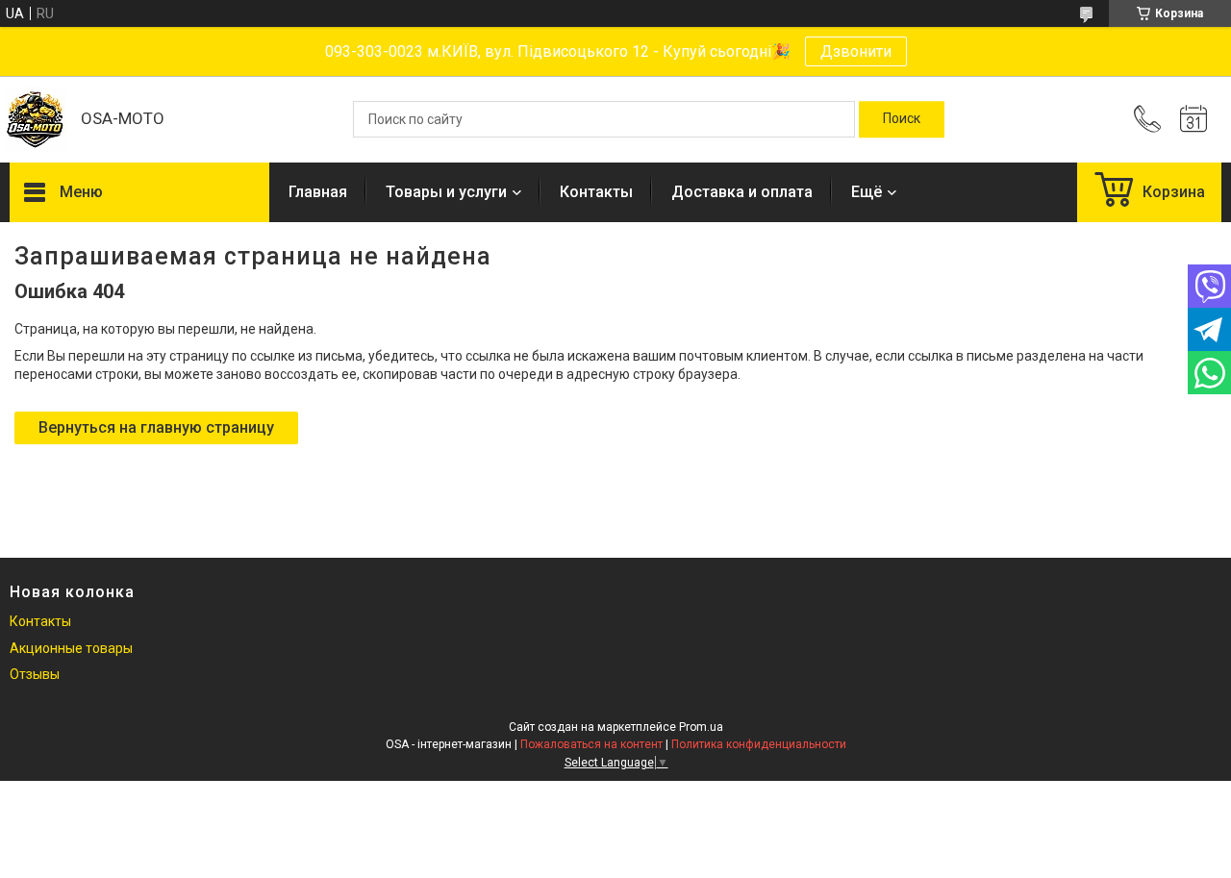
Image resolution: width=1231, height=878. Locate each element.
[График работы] (1193, 119)
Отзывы (35, 674)
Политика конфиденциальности (758, 744)
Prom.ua (701, 727)
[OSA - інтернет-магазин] (35, 120)
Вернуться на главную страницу (156, 427)
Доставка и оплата (742, 192)
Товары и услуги (446, 192)
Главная (318, 192)
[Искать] (901, 119)
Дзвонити (856, 51)
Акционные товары (71, 648)
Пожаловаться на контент (591, 744)
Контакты (596, 192)
